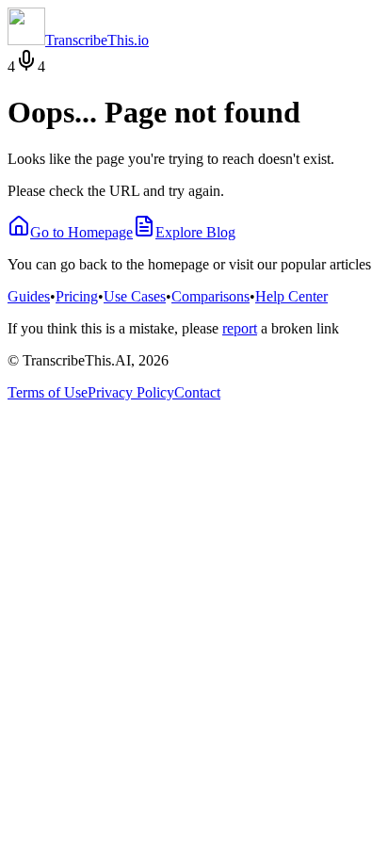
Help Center (291, 296)
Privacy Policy (131, 392)
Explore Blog (195, 232)
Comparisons (210, 296)
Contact (197, 392)
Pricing (77, 296)
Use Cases (135, 296)
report (239, 328)
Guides (29, 296)
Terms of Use (48, 392)
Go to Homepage (81, 232)
